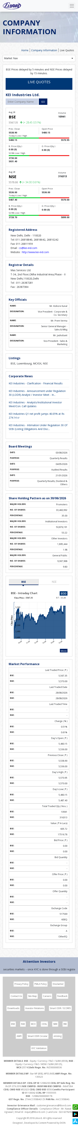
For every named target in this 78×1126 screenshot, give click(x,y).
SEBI (55, 1024)
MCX (33, 1024)
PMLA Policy (40, 984)
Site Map (32, 996)
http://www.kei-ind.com (35, 252)
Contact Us (16, 996)
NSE (54, 581)
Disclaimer (58, 984)
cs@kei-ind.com (28, 248)
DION (62, 1122)
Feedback (62, 996)
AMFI (19, 1036)
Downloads (13, 1008)
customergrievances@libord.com (54, 1105)
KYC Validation (39, 1048)
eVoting (57, 1036)
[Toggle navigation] (72, 6)
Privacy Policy (21, 984)
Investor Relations (34, 1008)
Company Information (44, 50)
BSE (23, 581)
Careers (47, 996)
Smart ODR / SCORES (60, 1008)
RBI (65, 1024)
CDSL (44, 1024)
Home (24, 50)
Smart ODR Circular (38, 1036)
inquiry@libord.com (35, 1112)
